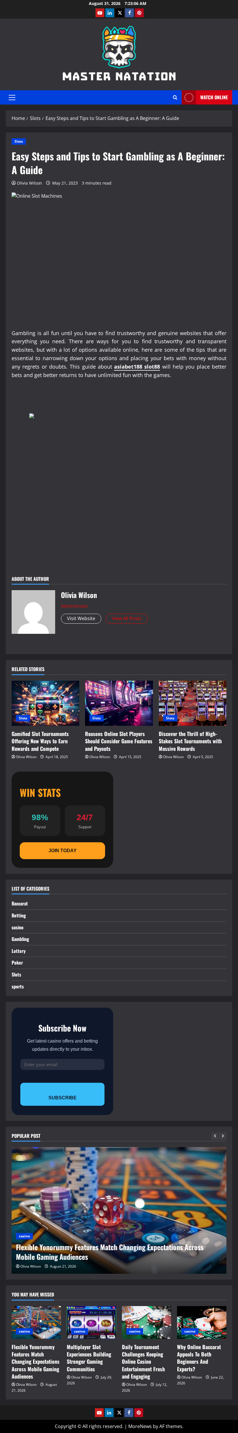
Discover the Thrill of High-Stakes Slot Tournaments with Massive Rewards (190, 741)
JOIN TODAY (62, 850)
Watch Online (214, 97)
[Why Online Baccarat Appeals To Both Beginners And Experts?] (201, 1322)
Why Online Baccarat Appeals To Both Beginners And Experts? (199, 1358)
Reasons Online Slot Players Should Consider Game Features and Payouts (118, 741)
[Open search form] (175, 97)
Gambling (20, 938)
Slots (19, 141)
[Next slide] (222, 1136)
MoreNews (140, 1426)
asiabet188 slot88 (137, 366)
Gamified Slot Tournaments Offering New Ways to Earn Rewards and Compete (40, 741)
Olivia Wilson (29, 183)
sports (18, 986)
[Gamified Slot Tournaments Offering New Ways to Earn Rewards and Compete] (45, 703)
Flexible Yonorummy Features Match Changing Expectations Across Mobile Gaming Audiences (109, 1252)
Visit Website (81, 618)
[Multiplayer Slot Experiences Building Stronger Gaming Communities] (91, 1322)
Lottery (19, 950)
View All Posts (127, 618)
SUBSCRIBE (62, 1097)
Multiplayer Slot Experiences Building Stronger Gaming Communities (89, 1358)
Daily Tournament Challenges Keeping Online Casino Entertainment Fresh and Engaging (143, 1361)
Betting (19, 915)
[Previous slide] (215, 1136)
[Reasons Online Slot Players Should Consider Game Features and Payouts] (119, 703)
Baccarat (20, 903)
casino (18, 927)
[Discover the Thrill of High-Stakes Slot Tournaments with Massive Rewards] (192, 703)
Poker (17, 962)
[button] (12, 97)
